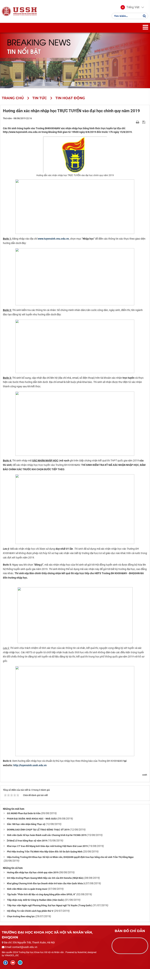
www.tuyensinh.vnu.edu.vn (53, 238)
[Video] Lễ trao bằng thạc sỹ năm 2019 (27, 840)
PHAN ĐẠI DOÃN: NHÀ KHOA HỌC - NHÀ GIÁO (32, 818)
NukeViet (82, 952)
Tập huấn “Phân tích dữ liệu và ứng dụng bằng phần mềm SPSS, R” (41, 894)
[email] (20, 962)
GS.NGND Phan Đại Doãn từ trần (23, 813)
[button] (130, 7)
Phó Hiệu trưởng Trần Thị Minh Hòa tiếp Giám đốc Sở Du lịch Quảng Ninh (44, 851)
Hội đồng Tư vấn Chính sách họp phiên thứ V (30, 911)
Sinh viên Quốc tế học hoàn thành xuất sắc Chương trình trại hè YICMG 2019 (46, 835)
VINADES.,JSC (12, 955)
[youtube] (12, 962)
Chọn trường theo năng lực (21, 916)
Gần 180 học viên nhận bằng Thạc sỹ (26, 824)
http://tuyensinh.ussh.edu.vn (30, 765)
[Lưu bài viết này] (144, 121)
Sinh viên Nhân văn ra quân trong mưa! (27, 889)
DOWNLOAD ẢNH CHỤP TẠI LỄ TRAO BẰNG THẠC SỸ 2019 (38, 829)
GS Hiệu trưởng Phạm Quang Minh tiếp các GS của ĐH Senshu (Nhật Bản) (45, 878)
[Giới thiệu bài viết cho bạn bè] (133, 121)
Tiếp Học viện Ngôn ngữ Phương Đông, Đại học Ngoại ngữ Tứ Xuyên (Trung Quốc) (49, 905)
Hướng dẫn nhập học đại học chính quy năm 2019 (32, 872)
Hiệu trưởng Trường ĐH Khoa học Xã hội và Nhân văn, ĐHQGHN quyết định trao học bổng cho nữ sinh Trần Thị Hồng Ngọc (70, 857)
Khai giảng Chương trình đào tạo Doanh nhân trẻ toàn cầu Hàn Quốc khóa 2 (46, 883)
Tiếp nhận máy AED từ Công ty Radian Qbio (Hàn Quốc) (35, 900)
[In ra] (138, 121)
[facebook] (5, 962)
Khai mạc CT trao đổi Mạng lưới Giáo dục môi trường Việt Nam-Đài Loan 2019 (47, 846)
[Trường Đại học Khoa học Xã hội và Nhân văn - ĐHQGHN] (6, 11)
